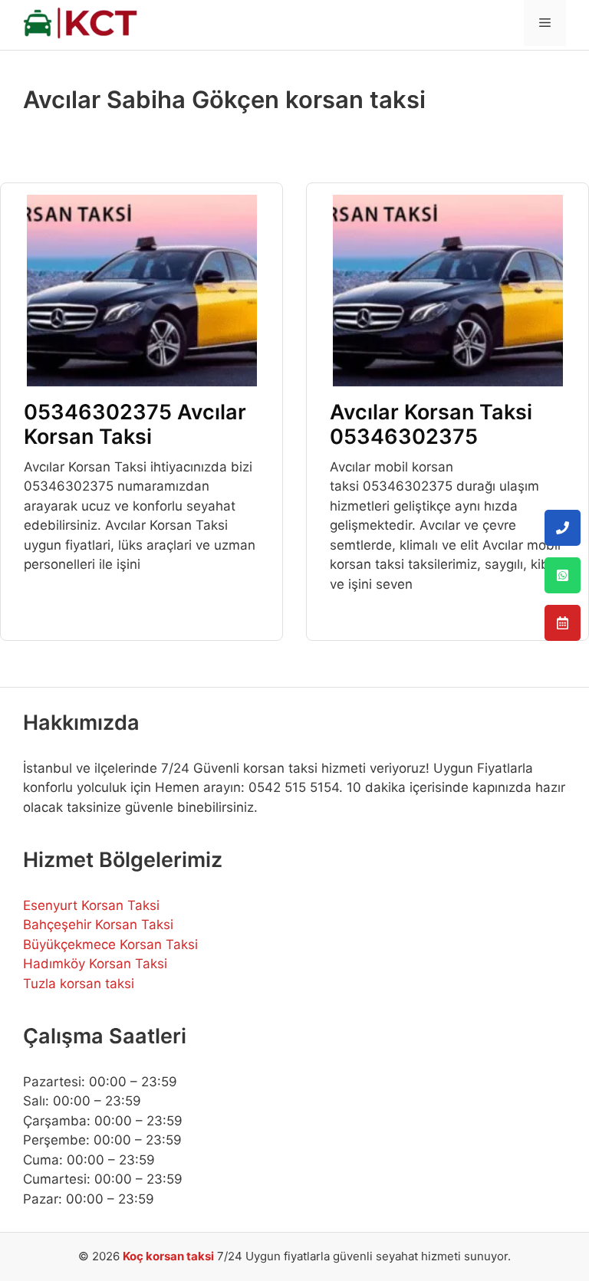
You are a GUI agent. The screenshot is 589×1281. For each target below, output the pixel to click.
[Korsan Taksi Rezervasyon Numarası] (563, 623)
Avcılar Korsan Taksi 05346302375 (431, 424)
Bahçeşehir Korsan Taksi (98, 924)
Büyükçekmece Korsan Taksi (110, 944)
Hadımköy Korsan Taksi (95, 963)
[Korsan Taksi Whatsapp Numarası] (563, 575)
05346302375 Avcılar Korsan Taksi (135, 424)
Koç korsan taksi (168, 1256)
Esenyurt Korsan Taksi (91, 905)
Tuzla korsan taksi (78, 983)
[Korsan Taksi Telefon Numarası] (563, 528)
